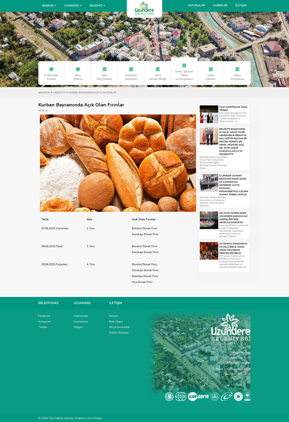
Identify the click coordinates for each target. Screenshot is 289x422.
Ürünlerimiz (81, 321)
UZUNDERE (71, 5)
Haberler (220, 5)
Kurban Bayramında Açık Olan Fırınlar (92, 92)
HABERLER (59, 92)
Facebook (44, 316)
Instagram (44, 321)
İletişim (241, 5)
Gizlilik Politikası (119, 332)
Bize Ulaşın (116, 321)
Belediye (96, 5)
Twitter (42, 327)
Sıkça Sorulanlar (119, 327)
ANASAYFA (44, 92)
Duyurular (196, 5)
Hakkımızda (81, 316)
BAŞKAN (47, 5)
